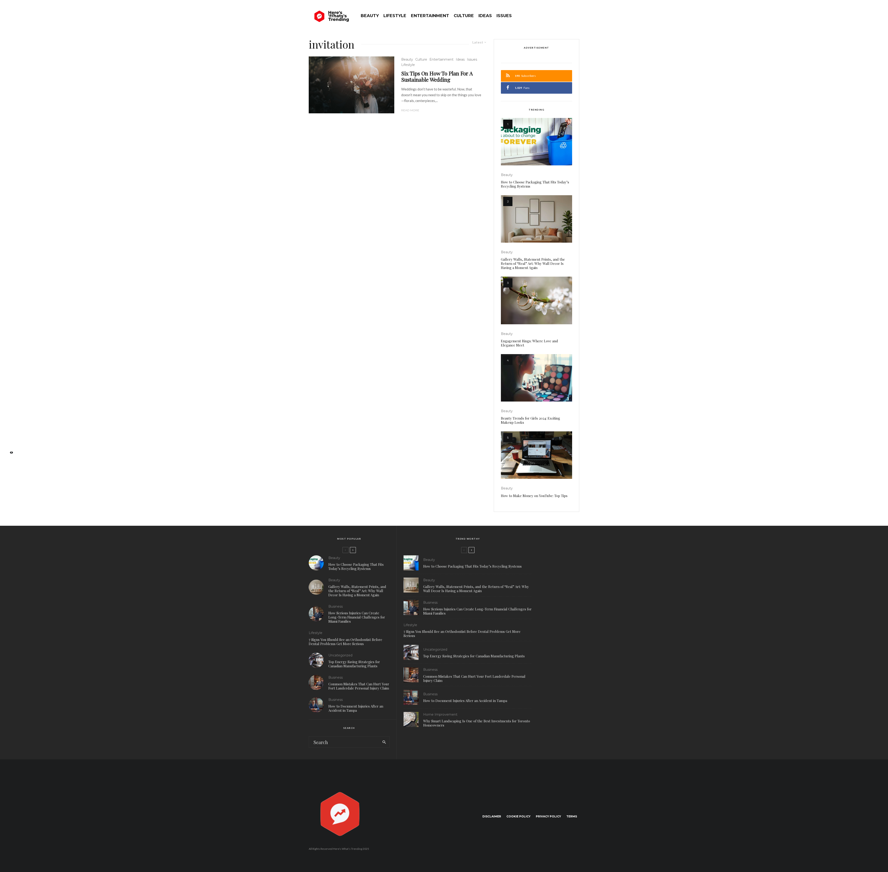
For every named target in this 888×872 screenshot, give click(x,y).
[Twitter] (9, 424)
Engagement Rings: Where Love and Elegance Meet (529, 343)
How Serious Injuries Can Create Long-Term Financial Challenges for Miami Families (356, 617)
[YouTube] (9, 439)
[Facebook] (9, 417)
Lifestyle (394, 15)
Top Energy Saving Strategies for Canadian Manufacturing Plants (354, 664)
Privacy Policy (548, 816)
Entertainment (430, 15)
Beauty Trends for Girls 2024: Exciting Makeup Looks (530, 420)
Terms (571, 816)
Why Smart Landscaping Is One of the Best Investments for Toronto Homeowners (476, 723)
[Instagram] (9, 431)
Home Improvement (440, 714)
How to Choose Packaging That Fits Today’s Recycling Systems (535, 184)
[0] (9, 454)
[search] (384, 742)
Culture (464, 15)
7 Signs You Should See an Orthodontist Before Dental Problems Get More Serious (345, 641)
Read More (410, 110)
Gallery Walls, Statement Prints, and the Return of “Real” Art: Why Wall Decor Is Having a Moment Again (533, 263)
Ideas (485, 15)
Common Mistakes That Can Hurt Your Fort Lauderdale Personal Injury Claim (358, 686)
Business (335, 606)
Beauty (370, 15)
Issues (504, 15)
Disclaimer (491, 816)
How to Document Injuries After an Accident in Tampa (355, 708)
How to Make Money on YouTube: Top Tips (534, 496)
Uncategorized (340, 655)
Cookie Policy (518, 816)
